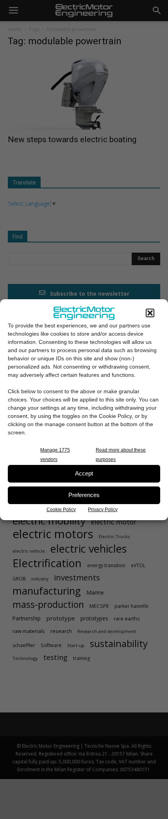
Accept (84, 473)
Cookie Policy (61, 509)
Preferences (84, 495)
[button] (150, 313)
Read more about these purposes (121, 454)
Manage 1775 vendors (55, 454)
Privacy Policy (103, 509)
